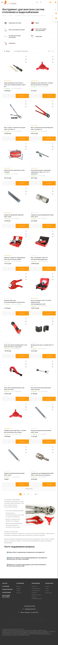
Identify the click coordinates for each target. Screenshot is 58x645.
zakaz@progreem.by (30, 609)
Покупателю (49, 583)
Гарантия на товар (36, 595)
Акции (46, 588)
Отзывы (18, 590)
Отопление (5, 586)
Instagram (23, 620)
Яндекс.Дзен (42, 620)
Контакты (18, 592)
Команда (18, 588)
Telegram (27, 620)
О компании (20, 583)
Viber (38, 620)
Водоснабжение (7, 589)
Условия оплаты (35, 590)
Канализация (6, 592)
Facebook (19, 620)
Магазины (34, 586)
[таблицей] (53, 51)
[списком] (51, 51)
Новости (18, 586)
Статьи (47, 590)
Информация (36, 583)
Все (38, 494)
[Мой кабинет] (44, 2)
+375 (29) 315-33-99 (29, 606)
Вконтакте (15, 620)
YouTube (31, 620)
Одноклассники (34, 620)
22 (35, 494)
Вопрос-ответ (48, 592)
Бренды (47, 586)
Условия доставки (36, 588)
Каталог (5, 583)
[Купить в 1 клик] (26, 59)
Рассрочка (34, 592)
